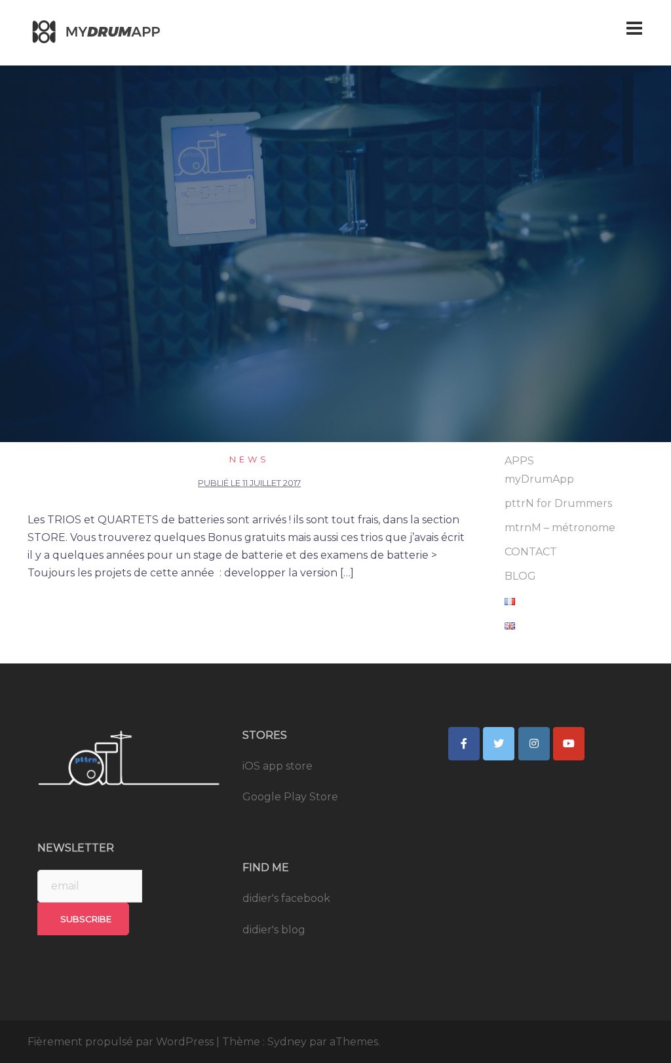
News (249, 459)
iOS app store (277, 766)
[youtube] (569, 743)
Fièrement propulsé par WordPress (121, 1041)
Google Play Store (290, 797)
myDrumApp (539, 479)
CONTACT (531, 552)
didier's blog (273, 929)
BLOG (520, 576)
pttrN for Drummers (558, 503)
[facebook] (464, 743)
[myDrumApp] (100, 32)
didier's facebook (286, 898)
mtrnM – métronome (560, 527)
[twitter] (498, 743)
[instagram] (534, 743)
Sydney (287, 1041)
